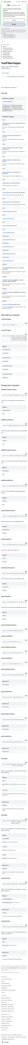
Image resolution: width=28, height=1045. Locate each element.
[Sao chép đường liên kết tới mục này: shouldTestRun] (11, 878)
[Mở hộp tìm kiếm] (16, 1)
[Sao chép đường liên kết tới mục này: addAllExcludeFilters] (14, 420)
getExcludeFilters (7, 246)
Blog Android (4, 1002)
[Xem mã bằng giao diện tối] (26, 323)
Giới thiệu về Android (5, 1034)
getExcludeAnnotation (8, 239)
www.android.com (5, 1023)
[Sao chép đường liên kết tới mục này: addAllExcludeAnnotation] (18, 390)
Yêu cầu (2, 981)
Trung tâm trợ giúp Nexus (6, 1021)
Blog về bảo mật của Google (7, 1004)
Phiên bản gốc (4, 987)
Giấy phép (4, 1037)
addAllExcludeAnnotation (9, 123)
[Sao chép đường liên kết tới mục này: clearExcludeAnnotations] (18, 625)
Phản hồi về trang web (21, 1037)
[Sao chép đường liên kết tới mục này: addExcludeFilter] (12, 539)
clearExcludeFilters (8, 218)
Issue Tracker (4, 1030)
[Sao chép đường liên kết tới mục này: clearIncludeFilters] (13, 658)
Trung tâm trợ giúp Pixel (6, 1019)
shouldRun (5, 267)
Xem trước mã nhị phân (6, 985)
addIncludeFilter (7, 202)
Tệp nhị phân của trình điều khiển (8, 990)
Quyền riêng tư (11, 1037)
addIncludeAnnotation (8, 192)
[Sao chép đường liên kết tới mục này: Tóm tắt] (8, 93)
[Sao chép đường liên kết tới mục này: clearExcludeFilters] (14, 636)
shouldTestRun (6, 292)
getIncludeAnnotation (8, 253)
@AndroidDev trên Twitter (6, 1000)
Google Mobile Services (6, 1025)
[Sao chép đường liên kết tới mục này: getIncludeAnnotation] (16, 714)
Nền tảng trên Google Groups (7, 1006)
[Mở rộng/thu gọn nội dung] (10, 45)
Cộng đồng (14, 1034)
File (14, 793)
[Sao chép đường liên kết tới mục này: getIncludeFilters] (12, 736)
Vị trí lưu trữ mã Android (6, 979)
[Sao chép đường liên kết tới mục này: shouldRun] (8, 759)
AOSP (2, 41)
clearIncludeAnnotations (9, 225)
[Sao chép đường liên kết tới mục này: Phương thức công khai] (20, 385)
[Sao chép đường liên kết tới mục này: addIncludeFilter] (12, 596)
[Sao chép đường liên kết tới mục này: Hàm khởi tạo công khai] (20, 315)
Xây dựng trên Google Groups (7, 1008)
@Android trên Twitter (6, 998)
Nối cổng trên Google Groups (7, 1011)
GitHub (2, 992)
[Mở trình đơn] (2, 1)
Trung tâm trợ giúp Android (7, 1016)
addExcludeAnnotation (8, 172)
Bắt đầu (14, 24)
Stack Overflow (4, 1027)
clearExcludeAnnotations (9, 211)
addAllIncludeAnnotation (9, 147)
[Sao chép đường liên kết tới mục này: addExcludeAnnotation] (16, 511)
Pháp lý (19, 1034)
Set (6, 127)
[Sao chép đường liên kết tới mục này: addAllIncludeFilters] (14, 480)
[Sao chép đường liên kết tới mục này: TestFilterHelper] (12, 319)
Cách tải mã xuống (5, 983)
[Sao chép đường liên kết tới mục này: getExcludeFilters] (13, 692)
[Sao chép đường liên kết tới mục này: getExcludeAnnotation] (16, 669)
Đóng (14, 20)
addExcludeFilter (7, 183)
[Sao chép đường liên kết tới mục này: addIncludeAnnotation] (16, 568)
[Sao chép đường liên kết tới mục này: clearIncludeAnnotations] (17, 647)
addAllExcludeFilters (8, 135)
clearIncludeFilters (8, 232)
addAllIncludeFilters (8, 160)
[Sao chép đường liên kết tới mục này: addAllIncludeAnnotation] (17, 450)
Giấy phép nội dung (14, 967)
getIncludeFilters (7, 260)
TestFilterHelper (7, 101)
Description (11, 307)
